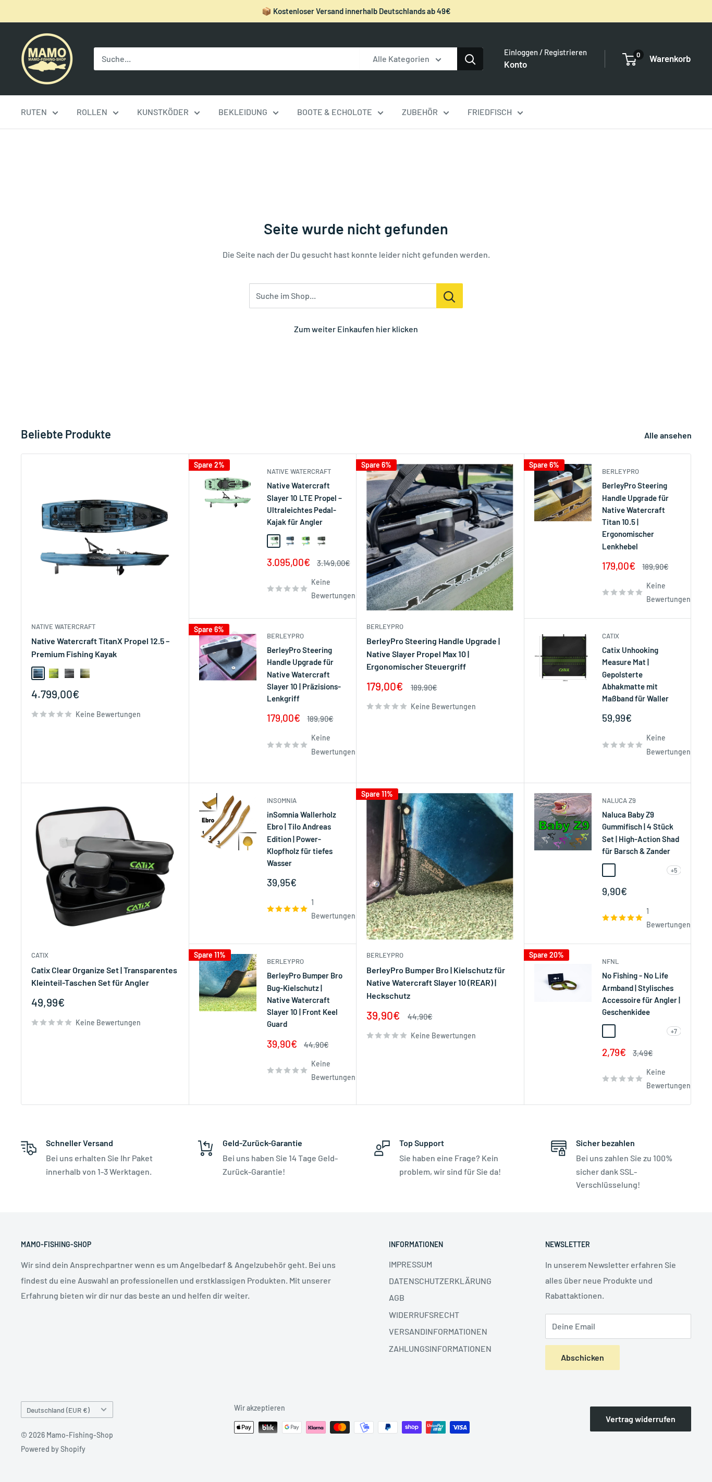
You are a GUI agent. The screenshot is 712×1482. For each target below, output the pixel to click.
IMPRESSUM (410, 1264)
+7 (674, 1031)
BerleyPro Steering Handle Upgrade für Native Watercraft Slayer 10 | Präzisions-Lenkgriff (304, 674)
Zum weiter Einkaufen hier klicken (356, 329)
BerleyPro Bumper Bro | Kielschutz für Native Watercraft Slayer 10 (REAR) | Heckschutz (435, 983)
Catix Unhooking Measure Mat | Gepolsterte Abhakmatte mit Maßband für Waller (635, 674)
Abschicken (582, 1357)
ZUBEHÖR (420, 112)
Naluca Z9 (619, 800)
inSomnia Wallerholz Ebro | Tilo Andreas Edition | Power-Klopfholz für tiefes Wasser (301, 839)
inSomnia (282, 800)
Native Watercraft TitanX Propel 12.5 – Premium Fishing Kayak (100, 647)
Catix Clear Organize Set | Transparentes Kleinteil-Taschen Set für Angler (104, 976)
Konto (515, 64)
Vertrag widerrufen (641, 1419)
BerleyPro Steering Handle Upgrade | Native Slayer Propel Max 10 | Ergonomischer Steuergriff (433, 654)
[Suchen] (470, 58)
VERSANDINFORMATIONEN (438, 1331)
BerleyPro (285, 636)
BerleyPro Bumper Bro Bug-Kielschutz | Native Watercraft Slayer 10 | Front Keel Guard (304, 999)
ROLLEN (92, 112)
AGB (396, 1297)
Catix (610, 636)
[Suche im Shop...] (449, 295)
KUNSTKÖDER (163, 112)
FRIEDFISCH (490, 112)
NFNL (610, 961)
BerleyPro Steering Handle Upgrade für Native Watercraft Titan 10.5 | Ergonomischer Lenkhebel (635, 515)
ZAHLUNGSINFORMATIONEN (440, 1348)
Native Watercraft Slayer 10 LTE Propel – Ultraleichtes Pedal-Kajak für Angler (304, 503)
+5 (674, 870)
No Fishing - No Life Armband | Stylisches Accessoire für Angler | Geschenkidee (641, 993)
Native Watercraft (63, 626)
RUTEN (34, 112)
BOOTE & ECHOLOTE (334, 112)
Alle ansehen (668, 435)
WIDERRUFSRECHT (424, 1315)
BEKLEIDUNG (242, 112)
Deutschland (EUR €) (58, 1409)
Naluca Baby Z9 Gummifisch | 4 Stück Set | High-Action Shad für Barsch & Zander (640, 833)
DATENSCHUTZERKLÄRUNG (440, 1281)
